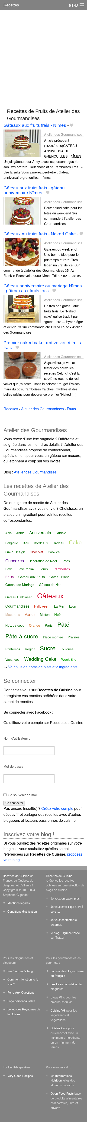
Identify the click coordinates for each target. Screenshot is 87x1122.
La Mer (59, 606)
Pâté (63, 624)
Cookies (54, 552)
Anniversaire (40, 532)
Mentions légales (18, 903)
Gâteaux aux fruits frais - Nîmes (34, 125)
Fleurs (43, 569)
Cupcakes (14, 560)
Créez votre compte (57, 808)
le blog (55, 933)
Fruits (9, 576)
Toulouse (67, 649)
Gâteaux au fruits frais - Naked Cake (39, 233)
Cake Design (15, 551)
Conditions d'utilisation (22, 911)
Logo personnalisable (21, 1001)
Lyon (72, 606)
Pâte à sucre (21, 636)
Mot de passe (13, 766)
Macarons (12, 614)
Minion (45, 614)
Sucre (47, 647)
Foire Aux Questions (20, 992)
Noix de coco (14, 625)
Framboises (61, 569)
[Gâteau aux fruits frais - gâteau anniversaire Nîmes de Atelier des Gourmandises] (22, 210)
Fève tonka (25, 569)
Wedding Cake (40, 658)
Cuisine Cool (59, 1028)
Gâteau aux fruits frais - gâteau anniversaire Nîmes (34, 190)
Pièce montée (53, 637)
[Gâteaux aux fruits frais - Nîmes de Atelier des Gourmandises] (22, 142)
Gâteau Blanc (59, 576)
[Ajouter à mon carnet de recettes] (71, 125)
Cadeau (58, 543)
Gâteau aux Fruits (31, 576)
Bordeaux (41, 543)
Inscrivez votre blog (20, 971)
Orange (34, 625)
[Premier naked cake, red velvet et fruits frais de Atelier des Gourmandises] (22, 365)
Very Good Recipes (20, 1075)
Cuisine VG (58, 1010)
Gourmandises (17, 606)
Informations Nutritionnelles (61, 1077)
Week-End (68, 659)
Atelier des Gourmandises (63, 134)
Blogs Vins (58, 997)
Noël (57, 614)
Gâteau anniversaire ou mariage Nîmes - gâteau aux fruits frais (42, 288)
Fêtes (65, 561)
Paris (49, 625)
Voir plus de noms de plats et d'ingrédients (42, 666)
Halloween (41, 606)
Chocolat (36, 551)
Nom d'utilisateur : (16, 738)
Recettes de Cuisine (16, 876)
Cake (75, 542)
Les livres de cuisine (64, 984)
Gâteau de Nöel (50, 584)
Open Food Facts (62, 1093)
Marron (30, 614)
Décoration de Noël (43, 561)
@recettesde (71, 933)
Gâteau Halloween (18, 597)
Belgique (11, 543)
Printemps (12, 649)
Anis (8, 533)
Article (61, 533)
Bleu (26, 543)
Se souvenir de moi (22, 795)
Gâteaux (50, 595)
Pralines (74, 637)
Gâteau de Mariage (19, 584)
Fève (9, 569)
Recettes (11, 5)
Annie (20, 533)
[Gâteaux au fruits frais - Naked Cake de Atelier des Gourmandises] (22, 251)
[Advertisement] (43, 57)
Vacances (12, 659)
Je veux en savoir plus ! (66, 898)
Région (30, 649)
